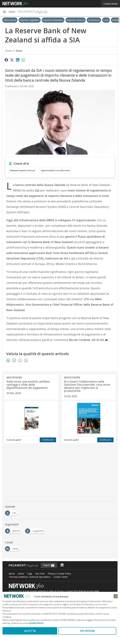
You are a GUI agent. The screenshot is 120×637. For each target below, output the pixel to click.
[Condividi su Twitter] (11, 60)
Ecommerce (87, 20)
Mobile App (111, 20)
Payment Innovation (46, 20)
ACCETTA (30, 631)
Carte (99, 20)
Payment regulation (23, 20)
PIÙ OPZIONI (87, 631)
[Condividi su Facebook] (6, 60)
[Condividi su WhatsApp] (23, 60)
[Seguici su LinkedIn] (62, 565)
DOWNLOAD (48, 439)
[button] (9, 11)
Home (8, 50)
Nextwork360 (15, 591)
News (19, 50)
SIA (37, 190)
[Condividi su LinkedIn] (17, 60)
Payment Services (69, 20)
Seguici (47, 565)
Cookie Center (60, 576)
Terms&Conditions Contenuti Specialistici (29, 576)
